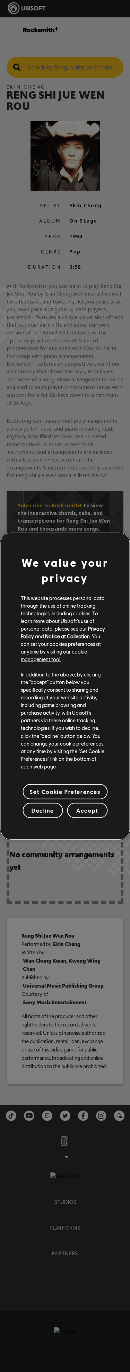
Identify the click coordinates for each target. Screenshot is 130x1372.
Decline (43, 810)
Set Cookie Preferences (64, 791)
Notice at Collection (67, 636)
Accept (87, 810)
